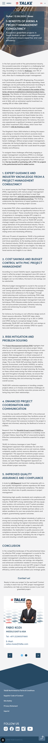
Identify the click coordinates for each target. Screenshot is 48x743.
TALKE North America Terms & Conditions (19, 690)
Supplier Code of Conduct (13, 695)
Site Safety (8, 701)
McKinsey (28, 71)
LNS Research (16, 483)
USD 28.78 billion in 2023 (20, 127)
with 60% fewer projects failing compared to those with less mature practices (23, 197)
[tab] (22, 655)
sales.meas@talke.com (17, 643)
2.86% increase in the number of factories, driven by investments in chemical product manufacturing (23, 91)
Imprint (6, 711)
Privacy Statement (11, 706)
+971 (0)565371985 (19, 636)
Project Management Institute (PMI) (19, 345)
